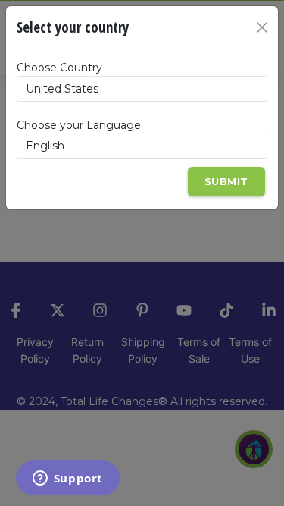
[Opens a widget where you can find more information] (67, 479)
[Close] (262, 27)
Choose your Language (79, 125)
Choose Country (59, 67)
